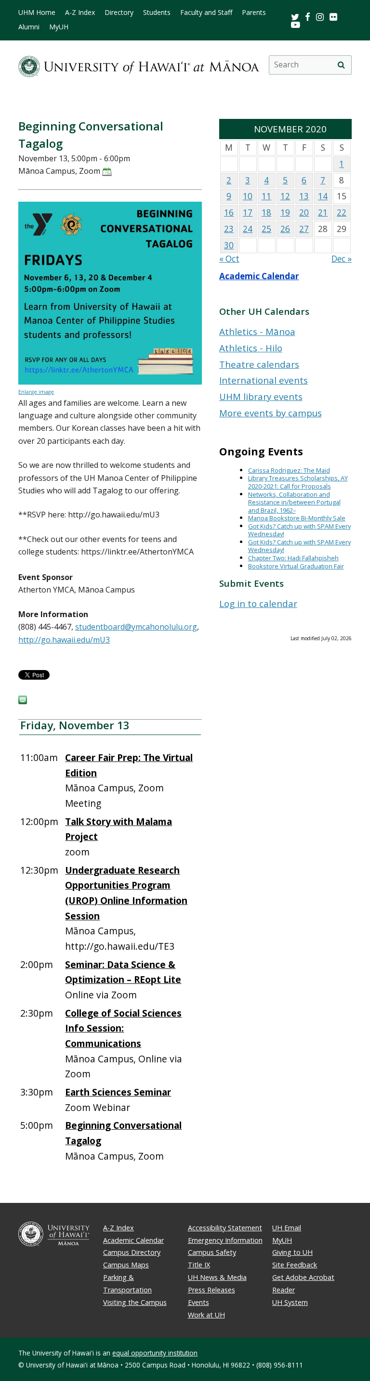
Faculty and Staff (206, 12)
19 (285, 212)
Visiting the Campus (135, 1302)
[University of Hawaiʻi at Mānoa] (138, 64)
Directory (119, 12)
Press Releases (211, 1289)
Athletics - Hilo (250, 348)
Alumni (29, 27)
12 (285, 196)
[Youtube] (295, 24)
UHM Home (36, 12)
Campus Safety (212, 1252)
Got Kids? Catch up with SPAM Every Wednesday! (299, 530)
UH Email (286, 1227)
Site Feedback (294, 1264)
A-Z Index (80, 12)
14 (323, 196)
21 (323, 212)
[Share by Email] (22, 701)
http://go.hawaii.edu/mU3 (64, 639)
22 (341, 212)
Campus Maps (126, 1264)
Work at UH (206, 1314)
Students (157, 12)
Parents (254, 12)
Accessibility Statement (225, 1227)
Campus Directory (131, 1252)
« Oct (229, 258)
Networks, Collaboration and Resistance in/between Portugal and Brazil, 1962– (294, 502)
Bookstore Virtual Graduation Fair (296, 566)
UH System (290, 1302)
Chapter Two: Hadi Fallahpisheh (293, 558)
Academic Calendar (259, 276)
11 (266, 196)
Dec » (341, 258)
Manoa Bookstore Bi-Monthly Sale (296, 518)
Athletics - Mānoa (257, 331)
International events (263, 380)
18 (266, 212)
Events (198, 1302)
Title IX (199, 1264)
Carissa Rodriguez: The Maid (289, 470)
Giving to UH (292, 1252)
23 (229, 228)
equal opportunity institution (155, 1352)
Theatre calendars (259, 364)
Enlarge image (36, 391)
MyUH (58, 27)
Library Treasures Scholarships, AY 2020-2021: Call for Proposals (298, 482)
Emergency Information (225, 1240)
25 (266, 228)
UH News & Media (217, 1277)
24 (247, 228)
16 (229, 212)
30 (229, 245)
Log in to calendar (258, 603)
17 (247, 212)
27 (304, 228)
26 (285, 228)
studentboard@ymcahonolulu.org (136, 626)
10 (247, 196)
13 (304, 196)
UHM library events (261, 396)
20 (304, 212)
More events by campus (270, 413)
